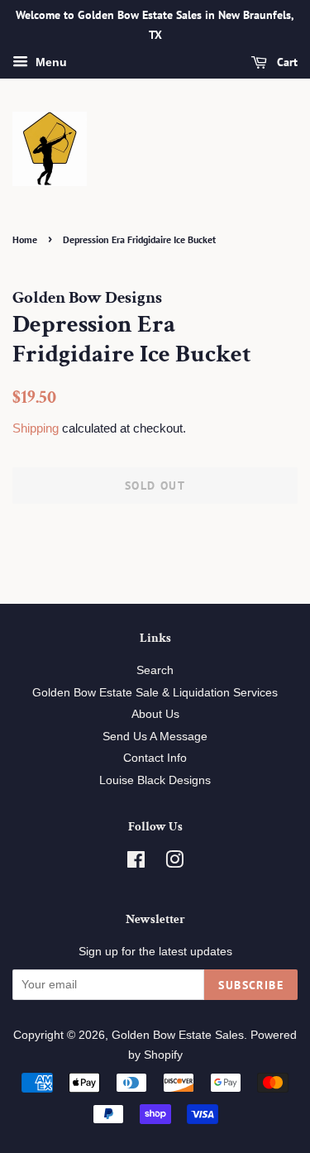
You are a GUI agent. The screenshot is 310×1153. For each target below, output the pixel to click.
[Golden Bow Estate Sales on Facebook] (135, 863)
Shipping (35, 428)
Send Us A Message (155, 736)
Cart (286, 62)
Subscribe (251, 985)
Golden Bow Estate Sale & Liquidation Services (155, 693)
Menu (49, 62)
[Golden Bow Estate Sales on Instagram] (174, 863)
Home (24, 239)
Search (155, 670)
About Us (155, 714)
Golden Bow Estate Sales (178, 1035)
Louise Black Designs (155, 780)
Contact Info (155, 758)
